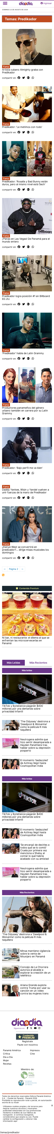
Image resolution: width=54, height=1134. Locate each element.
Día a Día (8, 1057)
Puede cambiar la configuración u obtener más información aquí (20, 1119)
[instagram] (39, 1028)
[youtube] (35, 1028)
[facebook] (27, 1028)
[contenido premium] (27, 1036)
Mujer (6, 1060)
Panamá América (12, 1050)
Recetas (7, 1063)
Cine (32, 1053)
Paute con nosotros (27, 1044)
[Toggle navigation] (5, 3)
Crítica (6, 1053)
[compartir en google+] (28, 77)
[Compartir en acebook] (19, 77)
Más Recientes (38, 662)
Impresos (35, 1050)
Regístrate (27, 1041)
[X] (31, 1028)
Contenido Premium (29, 588)
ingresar (47, 3)
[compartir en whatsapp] (33, 77)
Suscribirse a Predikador (3, 575)
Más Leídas (13, 662)
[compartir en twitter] (24, 77)
